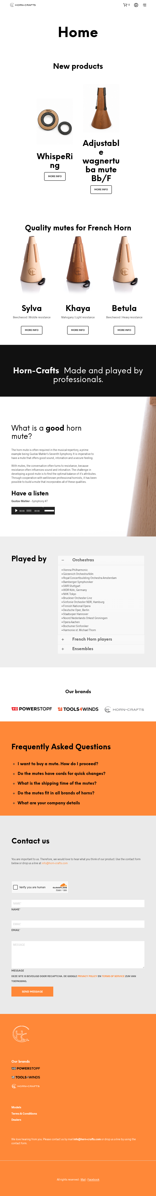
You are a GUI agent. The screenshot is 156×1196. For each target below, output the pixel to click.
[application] (33, 511)
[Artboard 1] (31, 709)
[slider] (49, 510)
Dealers (16, 1119)
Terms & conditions (24, 1113)
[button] (126, 5)
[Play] (15, 511)
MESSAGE (17, 971)
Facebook (93, 1179)
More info (55, 176)
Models (16, 1107)
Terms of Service (113, 976)
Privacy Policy (87, 976)
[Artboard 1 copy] (78, 709)
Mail (83, 1179)
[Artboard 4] (124, 709)
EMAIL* (15, 930)
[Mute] (42, 506)
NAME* (15, 909)
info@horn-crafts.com (55, 863)
